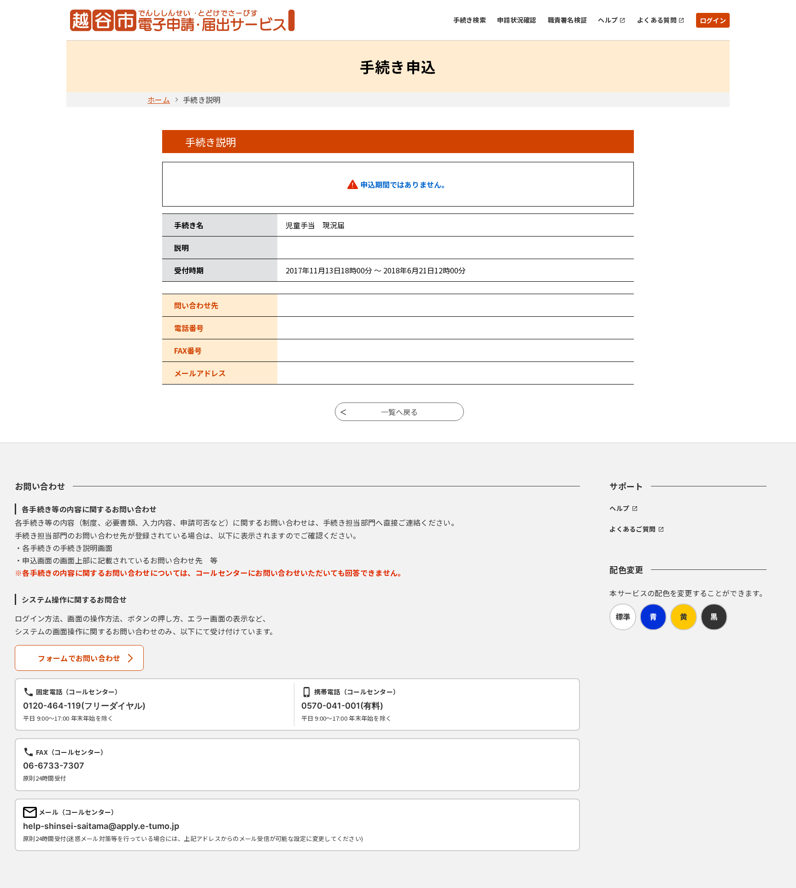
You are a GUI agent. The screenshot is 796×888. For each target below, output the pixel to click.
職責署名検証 (567, 19)
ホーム (158, 99)
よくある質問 (657, 19)
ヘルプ (608, 19)
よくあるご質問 (632, 528)
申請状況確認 (517, 19)
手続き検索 (469, 19)
